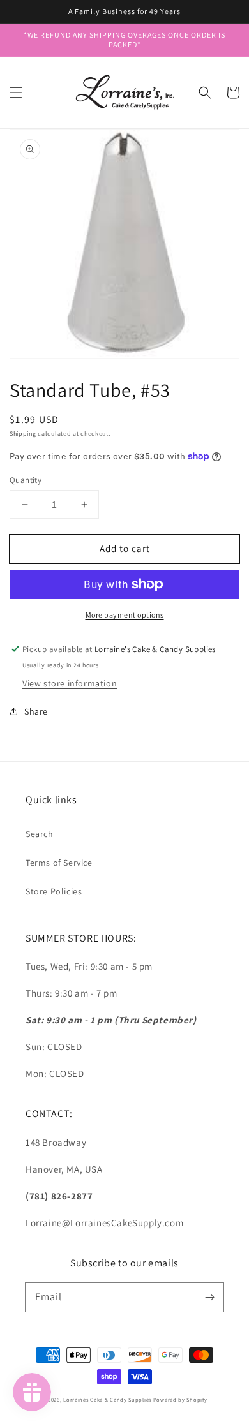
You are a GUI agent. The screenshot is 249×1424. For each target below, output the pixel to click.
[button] (16, 92)
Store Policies (54, 891)
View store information (69, 683)
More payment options (125, 614)
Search (40, 834)
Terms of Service (59, 862)
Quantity (26, 480)
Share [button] (36, 711)
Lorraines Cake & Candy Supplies (107, 1399)
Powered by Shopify (180, 1399)
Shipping (23, 433)
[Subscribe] (209, 1297)
